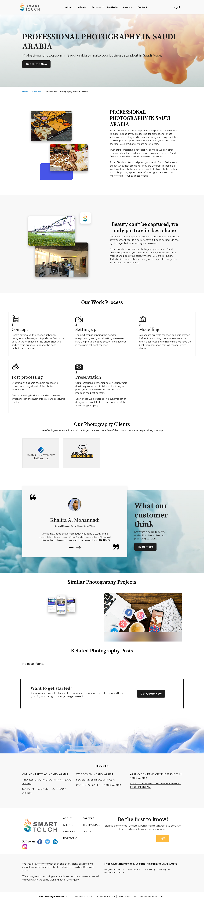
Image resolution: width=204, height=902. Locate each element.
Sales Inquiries (134, 869)
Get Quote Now (36, 64)
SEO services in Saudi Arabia (95, 779)
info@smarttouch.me (114, 869)
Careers (127, 7)
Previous (70, 547)
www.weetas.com (84, 896)
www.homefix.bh (106, 896)
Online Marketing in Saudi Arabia (45, 774)
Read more (104, 539)
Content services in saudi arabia (98, 785)
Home (25, 91)
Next (78, 547)
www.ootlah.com (127, 896)
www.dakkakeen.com (151, 896)
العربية (177, 7)
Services (96, 7)
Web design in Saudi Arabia (94, 774)
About (69, 7)
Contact (142, 7)
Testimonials (91, 825)
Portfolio (112, 7)
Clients (82, 7)
